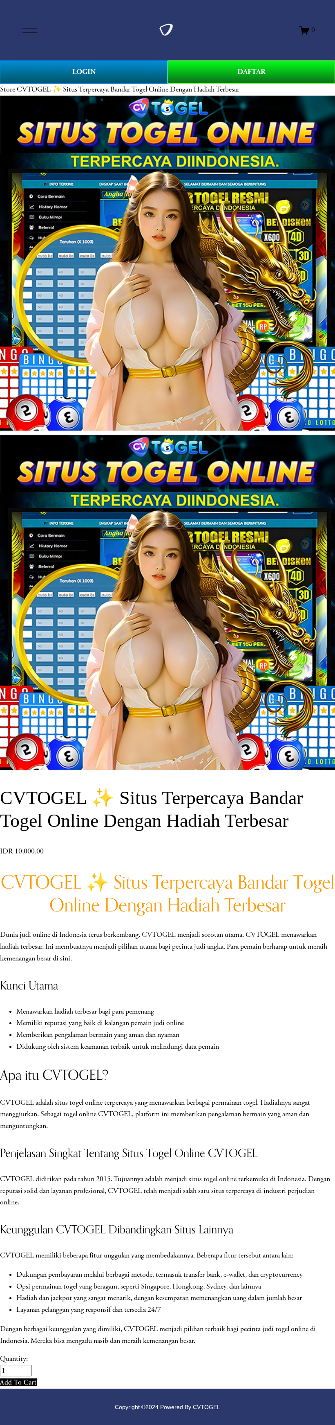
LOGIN (84, 71)
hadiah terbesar (75, 1011)
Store (7, 89)
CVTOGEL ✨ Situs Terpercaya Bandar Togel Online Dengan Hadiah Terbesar (128, 89)
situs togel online (213, 1179)
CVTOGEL (159, 934)
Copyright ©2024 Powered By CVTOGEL (167, 1407)
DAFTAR (251, 71)
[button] (18, 1382)
